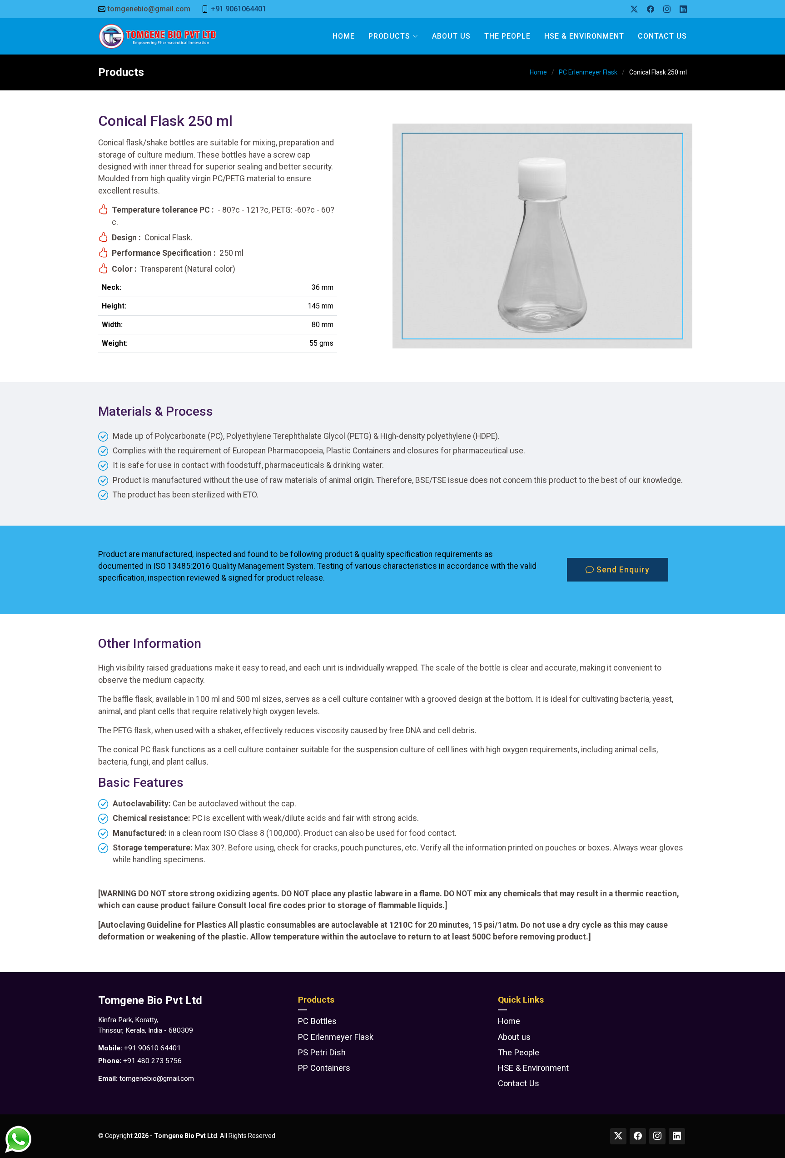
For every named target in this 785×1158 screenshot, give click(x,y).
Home (344, 36)
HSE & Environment (584, 36)
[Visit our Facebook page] (638, 1136)
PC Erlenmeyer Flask (588, 72)
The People (507, 36)
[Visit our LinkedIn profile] (677, 1136)
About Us (451, 36)
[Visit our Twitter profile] (618, 1136)
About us (514, 1037)
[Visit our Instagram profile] (657, 1136)
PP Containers (324, 1068)
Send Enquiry (622, 569)
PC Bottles (317, 1021)
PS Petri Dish (322, 1053)
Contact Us (662, 36)
